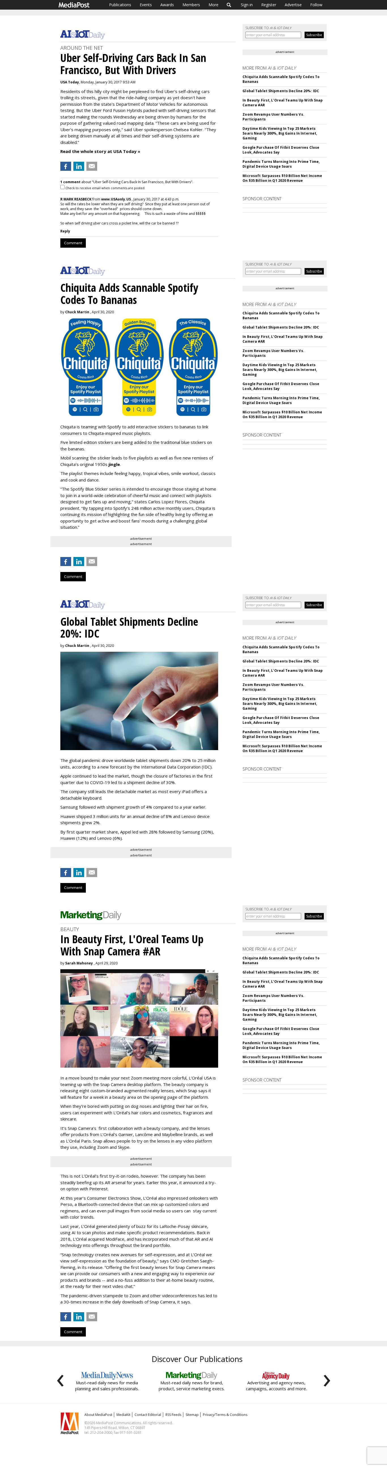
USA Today (69, 82)
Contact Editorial (148, 1414)
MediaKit (123, 1414)
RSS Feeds (173, 1414)
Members (191, 4)
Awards (167, 4)
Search (229, 5)
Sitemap (192, 1414)
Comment (73, 242)
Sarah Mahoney (79, 963)
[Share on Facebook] (65, 166)
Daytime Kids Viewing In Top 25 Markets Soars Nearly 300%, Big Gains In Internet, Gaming (280, 133)
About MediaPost (98, 1414)
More (213, 4)
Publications (120, 4)
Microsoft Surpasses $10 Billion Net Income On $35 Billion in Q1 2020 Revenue (282, 178)
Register (268, 4)
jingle (114, 464)
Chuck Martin (77, 312)
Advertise (293, 4)
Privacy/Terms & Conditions (225, 1414)
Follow (316, 4)
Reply (65, 231)
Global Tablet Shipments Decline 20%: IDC (281, 90)
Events (146, 4)
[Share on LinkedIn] (78, 166)
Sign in (247, 4)
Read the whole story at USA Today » (100, 151)
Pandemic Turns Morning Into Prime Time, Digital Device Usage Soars (281, 164)
